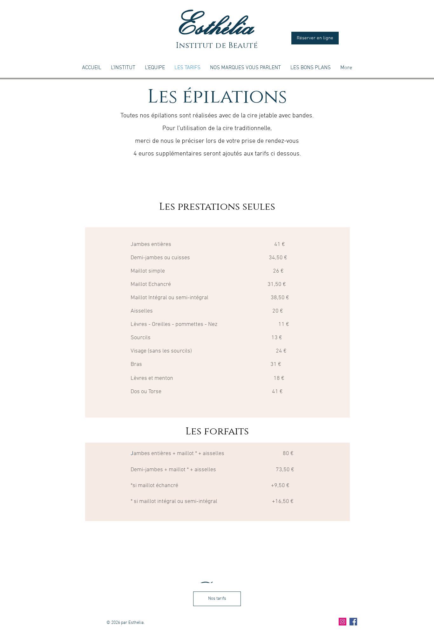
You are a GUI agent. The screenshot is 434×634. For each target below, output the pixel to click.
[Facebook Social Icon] (353, 621)
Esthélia (217, 24)
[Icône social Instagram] (342, 621)
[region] (217, 482)
